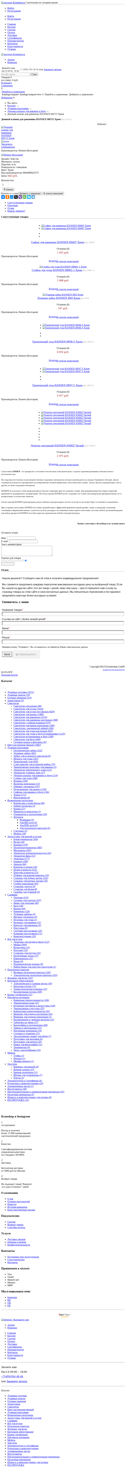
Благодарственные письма (21, 1209)
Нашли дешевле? (16, 211)
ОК (9, 1303)
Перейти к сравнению (13, 91)
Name (6, 628)
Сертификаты (14, 38)
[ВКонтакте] (3, 197)
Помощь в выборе (16, 1242)
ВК (9, 1300)
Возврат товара (15, 1224)
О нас (10, 1198)
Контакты (12, 43)
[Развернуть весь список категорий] (5, 687)
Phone (6, 637)
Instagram (12, 1297)
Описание (12, 205)
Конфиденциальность (18, 1244)
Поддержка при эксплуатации (23, 1257)
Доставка (12, 35)
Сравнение (7, 85)
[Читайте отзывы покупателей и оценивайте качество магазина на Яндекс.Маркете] (64, 1317)
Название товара (12, 609)
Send (7, 654)
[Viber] (20, 197)
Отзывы (11, 49)
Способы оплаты (16, 1227)
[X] (16, 197)
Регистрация (14, 11)
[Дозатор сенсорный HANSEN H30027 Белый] (66, 412)
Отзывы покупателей (18, 1201)
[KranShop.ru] (13, 2)
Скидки (11, 29)
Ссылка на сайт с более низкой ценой (24, 619)
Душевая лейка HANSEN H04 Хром (59, 298)
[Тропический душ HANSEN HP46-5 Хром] (66, 325)
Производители (15, 40)
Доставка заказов (16, 1239)
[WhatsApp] (24, 197)
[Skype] (29, 197)
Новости (11, 1204)
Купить (53, 261)
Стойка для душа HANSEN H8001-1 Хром (57, 270)
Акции (11, 59)
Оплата (11, 32)
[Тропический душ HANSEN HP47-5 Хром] (66, 368)
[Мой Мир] (12, 197)
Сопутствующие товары (20, 202)
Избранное (7, 97)
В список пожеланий (68, 261)
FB (8, 1305)
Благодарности (15, 46)
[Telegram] (33, 197)
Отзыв (10, 208)
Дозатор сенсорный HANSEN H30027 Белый (58, 445)
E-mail (4, 541)
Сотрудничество (16, 1259)
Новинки (12, 62)
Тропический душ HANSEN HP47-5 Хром (57, 385)
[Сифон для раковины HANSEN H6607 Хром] (66, 225)
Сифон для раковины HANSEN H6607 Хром (58, 242)
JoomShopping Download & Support (114, 670)
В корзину (6, 83)
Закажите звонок (52, 69)
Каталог (11, 27)
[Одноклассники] (7, 197)
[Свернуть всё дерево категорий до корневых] (2, 687)
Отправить (7, 564)
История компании (17, 1207)
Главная (11, 24)
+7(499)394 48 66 (12, 1376)
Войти (10, 8)
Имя (3, 538)
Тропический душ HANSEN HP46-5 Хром (57, 341)
